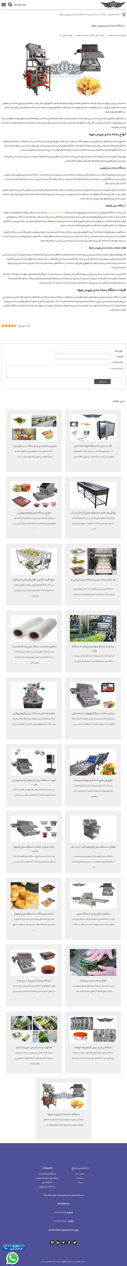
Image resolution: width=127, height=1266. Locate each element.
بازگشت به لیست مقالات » (116, 35)
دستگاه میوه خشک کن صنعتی (47, 1178)
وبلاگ (80, 1182)
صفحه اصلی (114, 14)
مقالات (103, 14)
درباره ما (80, 1178)
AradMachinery (61, 1221)
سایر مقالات (118, 401)
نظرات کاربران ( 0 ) (65, 35)
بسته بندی (93, 14)
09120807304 (20, 5)
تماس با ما (80, 1173)
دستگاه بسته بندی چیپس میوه (72, 14)
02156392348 (60, 1212)
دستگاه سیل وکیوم (55, 212)
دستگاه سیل (47, 1182)
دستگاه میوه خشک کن (47, 1173)
